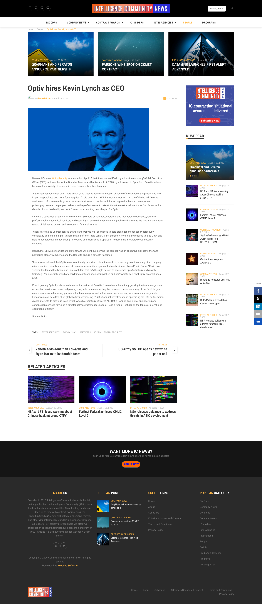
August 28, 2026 (58, 60)
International (206, 536)
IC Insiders (137, 22)
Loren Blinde (44, 98)
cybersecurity (51, 332)
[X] (258, 299)
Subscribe (153, 513)
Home (30, 29)
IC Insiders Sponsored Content (164, 518)
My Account (216, 8)
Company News (76, 22)
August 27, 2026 (157, 408)
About (151, 507)
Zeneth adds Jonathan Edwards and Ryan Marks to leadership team (62, 351)
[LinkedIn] (258, 306)
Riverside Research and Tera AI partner (215, 281)
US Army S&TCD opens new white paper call (142, 351)
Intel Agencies (163, 22)
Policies (204, 547)
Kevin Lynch (70, 332)
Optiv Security (59, 178)
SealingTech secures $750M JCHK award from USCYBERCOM (214, 238)
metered (86, 332)
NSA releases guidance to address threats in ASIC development (153, 413)
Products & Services (183, 60)
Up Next (162, 344)
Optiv (98, 332)
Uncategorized (207, 564)
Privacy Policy (155, 530)
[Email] (258, 314)
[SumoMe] (258, 321)
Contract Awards (108, 22)
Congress (205, 513)
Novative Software (68, 565)
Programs (209, 22)
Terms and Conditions (160, 524)
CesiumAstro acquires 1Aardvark (211, 260)
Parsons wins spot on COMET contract (127, 67)
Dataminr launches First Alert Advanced (199, 66)
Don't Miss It (42, 344)
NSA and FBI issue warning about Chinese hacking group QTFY (50, 413)
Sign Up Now (131, 464)
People (187, 22)
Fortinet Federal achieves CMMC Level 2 (100, 413)
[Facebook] (258, 291)
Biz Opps (51, 22)
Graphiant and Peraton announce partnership (52, 66)
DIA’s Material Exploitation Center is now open (213, 301)
